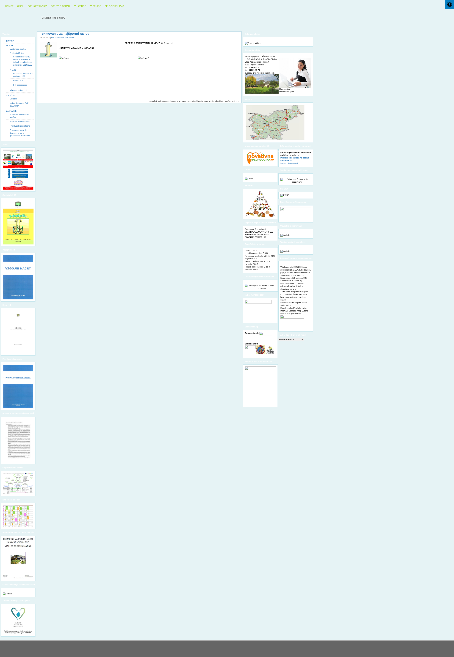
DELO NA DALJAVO (114, 6)
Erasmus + (18, 80)
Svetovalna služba (18, 49)
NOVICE (9, 6)
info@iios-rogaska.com (264, 73)
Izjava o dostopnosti (18, 90)
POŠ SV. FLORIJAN (60, 6)
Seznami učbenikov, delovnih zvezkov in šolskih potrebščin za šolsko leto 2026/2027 (22, 61)
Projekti (13, 70)
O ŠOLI (20, 6)
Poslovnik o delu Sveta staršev (19, 115)
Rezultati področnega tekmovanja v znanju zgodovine (173, 101)
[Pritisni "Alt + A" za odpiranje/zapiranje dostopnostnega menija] (449, 4)
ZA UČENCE (80, 6)
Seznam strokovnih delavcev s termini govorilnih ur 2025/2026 (20, 133)
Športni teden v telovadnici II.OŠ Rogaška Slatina (217, 101)
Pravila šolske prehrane (20, 126)
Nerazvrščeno (57, 38)
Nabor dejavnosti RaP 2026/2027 (19, 104)
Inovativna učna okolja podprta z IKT (22, 75)
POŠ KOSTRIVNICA (37, 6)
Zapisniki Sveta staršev (20, 122)
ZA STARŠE (95, 6)
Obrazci (13, 99)
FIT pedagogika (20, 85)
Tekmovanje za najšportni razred (64, 33)
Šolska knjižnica (17, 53)
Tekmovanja (70, 38)
